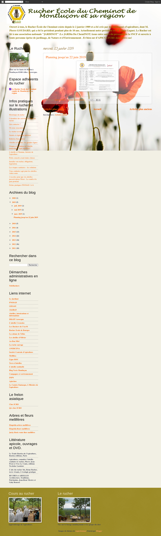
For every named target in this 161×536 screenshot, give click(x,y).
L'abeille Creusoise (17, 323)
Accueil (97, 109)
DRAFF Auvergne (16, 319)
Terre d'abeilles (15, 363)
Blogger (99, 531)
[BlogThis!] (92, 100)
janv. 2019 (18, 214)
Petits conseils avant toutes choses (22, 157)
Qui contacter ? (15, 124)
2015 (14, 231)
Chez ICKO (14, 404)
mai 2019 (18, 209)
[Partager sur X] (94, 100)
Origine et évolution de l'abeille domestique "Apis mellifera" (21, 147)
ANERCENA (14, 348)
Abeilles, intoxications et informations (19, 314)
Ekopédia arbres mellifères (20, 425)
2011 (14, 248)
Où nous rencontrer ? (17, 128)
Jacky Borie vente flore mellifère (22, 432)
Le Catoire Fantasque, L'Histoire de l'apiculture (23, 386)
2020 (14, 198)
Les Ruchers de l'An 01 (18, 326)
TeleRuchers (14, 285)
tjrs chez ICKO (15, 408)
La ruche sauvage (16, 344)
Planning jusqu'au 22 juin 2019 (66, 57)
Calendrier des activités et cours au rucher (22, 119)
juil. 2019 (18, 205)
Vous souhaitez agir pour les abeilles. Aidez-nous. (23, 172)
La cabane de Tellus (17, 334)
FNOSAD (13, 302)
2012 (14, 244)
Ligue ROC (13, 359)
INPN (11, 377)
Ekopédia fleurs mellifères (19, 428)
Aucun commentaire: (76, 99)
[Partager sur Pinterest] (99, 100)
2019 (14, 202)
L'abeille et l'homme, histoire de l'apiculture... (21, 153)
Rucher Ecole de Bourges (19, 330)
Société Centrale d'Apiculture (21, 352)
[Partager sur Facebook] (97, 100)
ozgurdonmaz (80, 531)
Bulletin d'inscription (17, 138)
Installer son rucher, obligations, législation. (21, 162)
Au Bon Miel (14, 341)
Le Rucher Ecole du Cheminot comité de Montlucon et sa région (24, 91)
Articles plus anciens (140, 109)
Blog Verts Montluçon (18, 370)
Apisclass (13, 381)
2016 (14, 227)
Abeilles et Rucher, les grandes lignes (23, 142)
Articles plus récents (54, 109)
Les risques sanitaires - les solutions (22, 167)
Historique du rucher (17, 114)
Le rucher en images (17, 131)
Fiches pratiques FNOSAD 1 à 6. (21, 185)
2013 (14, 240)
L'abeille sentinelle (16, 366)
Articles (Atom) (61, 114)
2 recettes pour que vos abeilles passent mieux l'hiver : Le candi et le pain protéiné (23, 179)
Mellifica (12, 355)
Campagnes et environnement (21, 374)
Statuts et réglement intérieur (20, 135)
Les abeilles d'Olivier (17, 337)
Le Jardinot (13, 298)
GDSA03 (12, 306)
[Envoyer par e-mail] (90, 100)
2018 (14, 223)
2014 (14, 235)
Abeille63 (13, 309)
